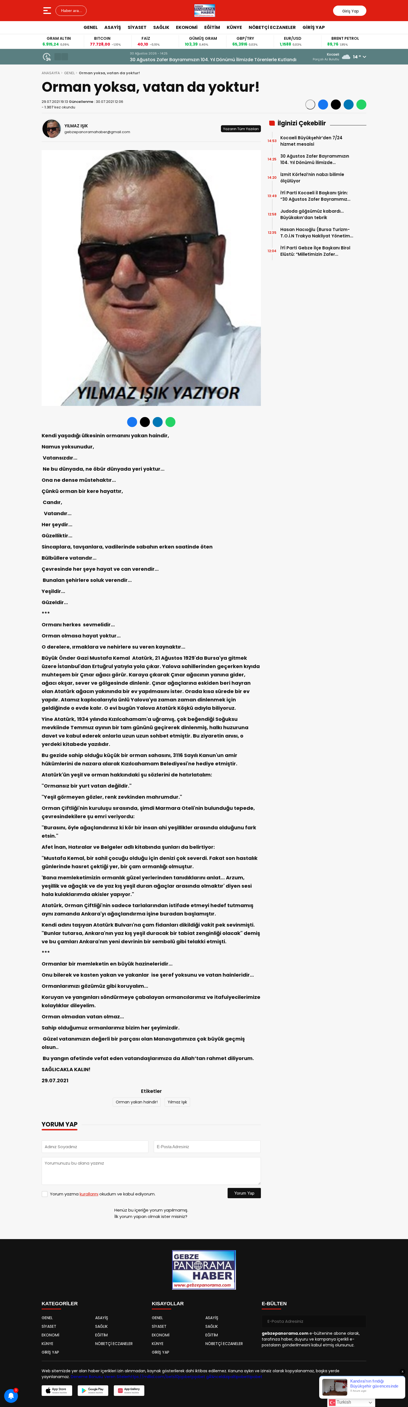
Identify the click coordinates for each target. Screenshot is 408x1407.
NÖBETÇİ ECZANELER (272, 27)
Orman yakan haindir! (137, 1102)
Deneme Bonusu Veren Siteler (100, 1376)
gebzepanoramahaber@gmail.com (97, 132)
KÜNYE (234, 27)
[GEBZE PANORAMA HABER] (204, 10)
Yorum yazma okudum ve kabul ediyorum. (102, 1194)
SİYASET (137, 27)
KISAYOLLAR (168, 1303)
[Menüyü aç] (48, 10)
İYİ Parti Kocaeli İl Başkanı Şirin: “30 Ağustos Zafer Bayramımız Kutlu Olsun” (314, 196)
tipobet (241, 1376)
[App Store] (57, 1390)
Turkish (343, 1402)
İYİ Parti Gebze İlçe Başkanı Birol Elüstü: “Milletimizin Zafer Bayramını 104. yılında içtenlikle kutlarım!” (315, 251)
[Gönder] (360, 1321)
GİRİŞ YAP (314, 27)
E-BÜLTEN (274, 1303)
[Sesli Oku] (310, 105)
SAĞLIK (161, 27)
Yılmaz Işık (177, 1102)
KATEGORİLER (60, 1303)
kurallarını (89, 1194)
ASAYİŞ (112, 27)
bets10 (172, 1376)
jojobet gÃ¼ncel (207, 1376)
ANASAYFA (51, 73)
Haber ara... (71, 10)
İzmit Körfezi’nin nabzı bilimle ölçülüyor (312, 178)
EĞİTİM (212, 27)
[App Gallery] (129, 1390)
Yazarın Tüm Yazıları (241, 128)
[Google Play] (93, 1390)
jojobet (185, 1376)
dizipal (228, 1376)
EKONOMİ (187, 27)
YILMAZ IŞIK (76, 126)
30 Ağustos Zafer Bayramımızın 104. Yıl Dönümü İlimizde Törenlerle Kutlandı (155, 59)
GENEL (91, 27)
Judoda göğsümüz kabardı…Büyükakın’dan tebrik (312, 214)
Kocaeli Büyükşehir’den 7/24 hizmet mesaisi (311, 141)
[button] (57, 56)
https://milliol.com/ (147, 1376)
